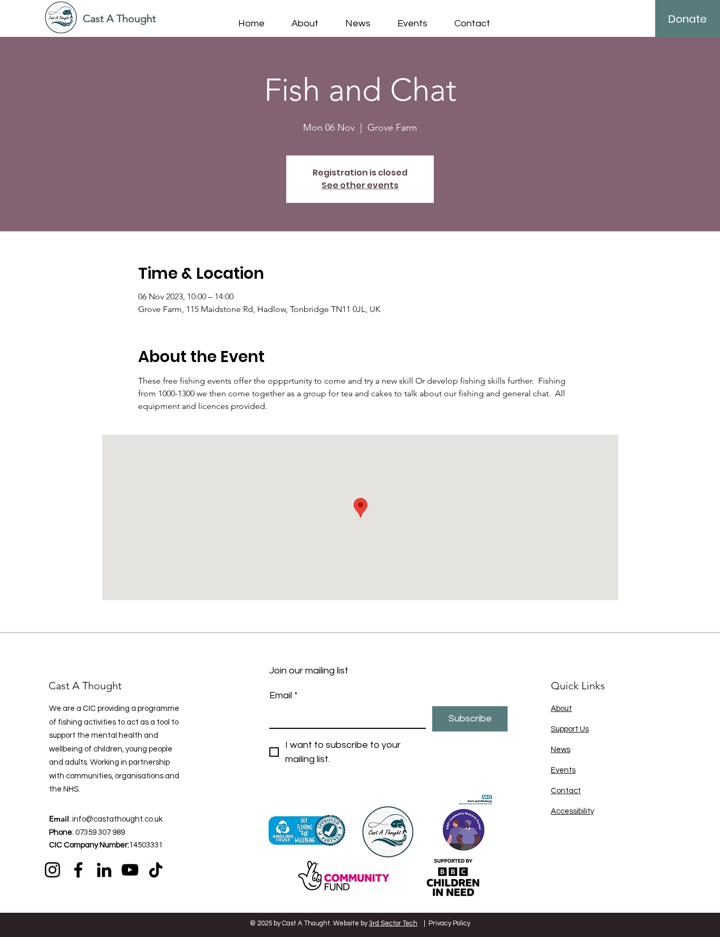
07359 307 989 (100, 832)
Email (283, 695)
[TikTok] (155, 870)
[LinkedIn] (104, 870)
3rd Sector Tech (393, 923)
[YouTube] (130, 870)
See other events (360, 185)
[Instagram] (52, 870)
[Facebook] (78, 870)
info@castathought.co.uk (117, 819)
